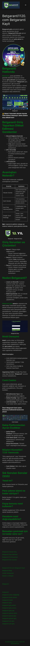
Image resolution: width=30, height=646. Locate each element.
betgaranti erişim (7, 600)
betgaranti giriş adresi (9, 605)
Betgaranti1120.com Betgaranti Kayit (13, 568)
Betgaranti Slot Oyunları (9, 560)
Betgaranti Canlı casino (14, 408)
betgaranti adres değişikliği (10, 595)
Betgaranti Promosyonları (10, 557)
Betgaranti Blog (7, 570)
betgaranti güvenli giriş (9, 618)
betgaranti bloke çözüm (9, 597)
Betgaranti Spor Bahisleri (10, 554)
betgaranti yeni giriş (8, 623)
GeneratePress (15, 643)
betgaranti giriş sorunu (9, 608)
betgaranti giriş (7, 602)
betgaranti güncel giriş (9, 616)
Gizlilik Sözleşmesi (8, 573)
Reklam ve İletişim (7, 576)
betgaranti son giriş (8, 621)
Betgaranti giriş (7, 303)
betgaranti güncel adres (9, 613)
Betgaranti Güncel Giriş (9, 552)
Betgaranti (5, 584)
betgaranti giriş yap (8, 610)
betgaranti (5, 592)
